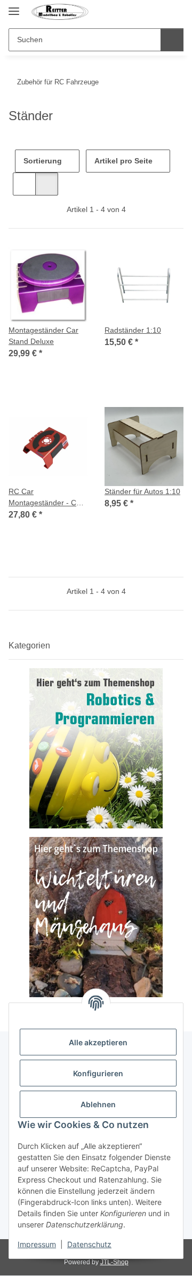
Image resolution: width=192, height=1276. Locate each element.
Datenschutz (89, 1244)
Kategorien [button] (29, 645)
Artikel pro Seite (123, 160)
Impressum (37, 1244)
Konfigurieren (98, 1073)
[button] (156, 11)
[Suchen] (172, 39)
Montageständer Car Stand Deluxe (43, 336)
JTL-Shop (114, 1262)
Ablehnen (98, 1104)
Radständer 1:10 (133, 330)
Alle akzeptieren (98, 1042)
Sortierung (42, 160)
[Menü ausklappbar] (14, 6)
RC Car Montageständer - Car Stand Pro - (46, 497)
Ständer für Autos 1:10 (142, 491)
